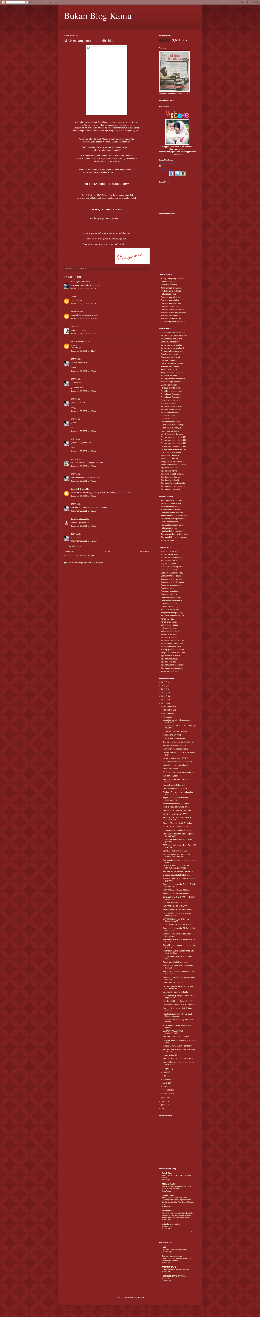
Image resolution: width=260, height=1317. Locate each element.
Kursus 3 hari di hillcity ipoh (174, 785)
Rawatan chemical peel (170, 306)
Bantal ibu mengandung (171, 342)
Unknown (75, 312)
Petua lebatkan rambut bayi (172, 643)
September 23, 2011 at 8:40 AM (83, 371)
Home (107, 551)
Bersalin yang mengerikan (171, 345)
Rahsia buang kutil (168, 294)
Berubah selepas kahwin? (171, 510)
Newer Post (69, 551)
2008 (163, 1105)
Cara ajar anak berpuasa (171, 576)
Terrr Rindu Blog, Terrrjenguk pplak (174, 1249)
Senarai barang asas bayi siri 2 (173, 440)
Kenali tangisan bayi (169, 622)
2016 (163, 686)
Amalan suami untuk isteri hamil (174, 336)
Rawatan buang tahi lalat (171, 303)
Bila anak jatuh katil (169, 570)
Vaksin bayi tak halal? (170, 671)
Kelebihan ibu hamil (169, 376)
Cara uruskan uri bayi (169, 607)
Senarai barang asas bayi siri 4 (173, 446)
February (167, 1090)
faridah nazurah (78, 403)
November (167, 710)
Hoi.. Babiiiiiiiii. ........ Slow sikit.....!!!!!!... (178, 1001)
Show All (193, 1232)
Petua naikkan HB (168, 416)
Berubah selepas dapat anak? (173, 351)
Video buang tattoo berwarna (173, 322)
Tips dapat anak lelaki (170, 480)
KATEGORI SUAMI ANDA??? (175, 906)
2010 (163, 1098)
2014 (163, 693)
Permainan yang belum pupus (175, 749)
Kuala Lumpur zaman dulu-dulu (176, 765)
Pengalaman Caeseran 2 (171, 397)
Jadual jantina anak (169, 370)
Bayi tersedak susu (168, 564)
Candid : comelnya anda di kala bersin (179, 742)
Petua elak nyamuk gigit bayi (172, 640)
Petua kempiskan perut (170, 409)
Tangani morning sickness (171, 462)
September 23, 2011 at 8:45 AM (83, 481)
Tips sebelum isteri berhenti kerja (174, 534)
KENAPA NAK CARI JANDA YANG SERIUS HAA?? (177, 819)
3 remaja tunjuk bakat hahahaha (176, 875)
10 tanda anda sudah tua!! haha (176, 903)
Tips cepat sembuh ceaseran (172, 474)
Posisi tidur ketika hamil (170, 422)
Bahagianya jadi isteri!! (170, 506)
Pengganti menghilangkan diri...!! (176, 893)
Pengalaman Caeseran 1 (171, 394)
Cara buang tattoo (168, 282)
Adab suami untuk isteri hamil (173, 333)
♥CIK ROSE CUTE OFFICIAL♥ (174, 1276)
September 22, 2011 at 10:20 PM (84, 288)
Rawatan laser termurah (171, 315)
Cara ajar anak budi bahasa (172, 582)
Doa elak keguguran (169, 360)
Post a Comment (74, 546)
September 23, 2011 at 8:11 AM (83, 351)
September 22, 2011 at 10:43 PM (84, 318)
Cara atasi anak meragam (171, 585)
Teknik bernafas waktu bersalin (173, 465)
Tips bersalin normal (169, 471)
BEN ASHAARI (168, 1184)
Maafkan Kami (167, 1226)
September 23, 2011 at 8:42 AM (83, 466)
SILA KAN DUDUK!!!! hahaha (175, 851)
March (166, 1086)
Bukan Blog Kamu (98, 15)
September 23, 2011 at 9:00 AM (83, 496)
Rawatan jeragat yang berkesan (174, 312)
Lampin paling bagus (169, 625)
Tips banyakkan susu (169, 659)
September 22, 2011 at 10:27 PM (84, 304)
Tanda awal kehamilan (170, 456)
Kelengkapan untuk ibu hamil (173, 379)
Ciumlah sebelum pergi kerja (172, 513)
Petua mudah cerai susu (171, 646)
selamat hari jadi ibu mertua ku (175, 992)
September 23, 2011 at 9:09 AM (83, 511)
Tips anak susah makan (170, 656)
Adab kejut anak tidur (169, 551)
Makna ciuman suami (169, 522)
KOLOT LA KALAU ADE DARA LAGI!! (178, 1059)
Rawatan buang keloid (170, 300)
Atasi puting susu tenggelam (172, 557)
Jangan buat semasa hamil (172, 373)
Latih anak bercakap (169, 628)
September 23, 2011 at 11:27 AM (84, 541)
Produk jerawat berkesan (171, 291)
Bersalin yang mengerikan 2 (172, 348)
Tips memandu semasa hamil (173, 486)
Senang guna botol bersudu (172, 650)
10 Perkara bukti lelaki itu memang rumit (179, 772)
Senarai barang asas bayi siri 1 (173, 437)
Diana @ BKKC (77, 489)
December (167, 706)
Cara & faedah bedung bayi (172, 573)
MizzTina (74, 459)
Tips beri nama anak (169, 468)
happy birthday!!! (170, 1055)
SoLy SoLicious (77, 519)
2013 (163, 696)
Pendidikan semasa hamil (171, 391)
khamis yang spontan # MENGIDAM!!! (178, 1005)
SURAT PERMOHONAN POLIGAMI (177, 910)
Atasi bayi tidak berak (169, 554)
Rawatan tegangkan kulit (171, 318)
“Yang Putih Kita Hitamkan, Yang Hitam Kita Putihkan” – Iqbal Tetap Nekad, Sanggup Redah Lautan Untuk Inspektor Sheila (177, 1215)
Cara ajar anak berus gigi (171, 579)
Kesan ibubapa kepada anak (172, 382)
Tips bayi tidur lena (168, 662)
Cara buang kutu (168, 588)
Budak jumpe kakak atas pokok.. (176, 962)
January (166, 1093)
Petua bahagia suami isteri (172, 525)
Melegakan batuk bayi (170, 631)
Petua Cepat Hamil (168, 403)
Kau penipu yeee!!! (170, 776)
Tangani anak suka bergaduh (173, 653)
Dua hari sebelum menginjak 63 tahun (175, 1269)
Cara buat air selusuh (169, 354)
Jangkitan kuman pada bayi (172, 613)
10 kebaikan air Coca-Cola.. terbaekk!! (178, 762)
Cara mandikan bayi (169, 594)
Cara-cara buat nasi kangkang (175, 731)
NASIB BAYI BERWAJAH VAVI (175, 827)
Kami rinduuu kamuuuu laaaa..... (176, 890)
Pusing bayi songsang (170, 431)
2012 (163, 700)
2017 (163, 682)
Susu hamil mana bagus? (171, 452)
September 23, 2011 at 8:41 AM (83, 391)
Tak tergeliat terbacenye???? (175, 814)
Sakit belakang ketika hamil (172, 434)
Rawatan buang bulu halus (172, 297)
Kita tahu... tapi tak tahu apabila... (176, 1037)
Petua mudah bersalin (170, 412)
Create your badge (165, 169)
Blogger (141, 1298)
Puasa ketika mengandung (172, 425)
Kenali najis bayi (167, 619)
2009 (163, 1101)
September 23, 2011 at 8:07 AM (83, 334)
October (166, 713)
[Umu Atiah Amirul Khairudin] (160, 167)
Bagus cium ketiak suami (171, 503)
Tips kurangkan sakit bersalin (173, 483)
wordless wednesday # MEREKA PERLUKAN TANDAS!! (176, 855)
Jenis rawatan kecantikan (171, 288)
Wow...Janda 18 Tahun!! (173, 983)
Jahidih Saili (77, 382)
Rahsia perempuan (169, 528)
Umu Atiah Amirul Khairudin (168, 164)
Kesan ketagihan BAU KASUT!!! (176, 758)
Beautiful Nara (168, 1195)
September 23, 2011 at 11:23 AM (84, 526)
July (165, 1072)
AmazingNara (167, 1211)
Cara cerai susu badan (170, 591)
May (165, 1079)
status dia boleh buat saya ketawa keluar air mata (177, 914)
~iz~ (72, 327)
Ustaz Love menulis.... (171, 1224)
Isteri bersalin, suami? (170, 367)
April (165, 1083)
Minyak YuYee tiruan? (170, 634)
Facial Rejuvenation (169, 285)
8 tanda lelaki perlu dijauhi (174, 738)
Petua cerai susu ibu (169, 637)
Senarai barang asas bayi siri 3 (173, 443)
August (166, 1069)
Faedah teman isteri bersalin (172, 363)
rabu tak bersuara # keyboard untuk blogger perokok (177, 1015)
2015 (163, 689)
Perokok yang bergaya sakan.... (176, 807)
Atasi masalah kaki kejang (171, 339)
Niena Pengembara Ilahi (82, 443)
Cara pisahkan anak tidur (171, 597)
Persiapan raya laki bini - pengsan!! (177, 1046)
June (165, 1076)
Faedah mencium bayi (170, 610)
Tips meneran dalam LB (170, 489)
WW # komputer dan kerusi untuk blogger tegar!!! (176, 920)
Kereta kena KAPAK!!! (172, 735)
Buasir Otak (167, 1173)
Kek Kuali (165, 1278)
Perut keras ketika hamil (170, 400)
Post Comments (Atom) (84, 556)
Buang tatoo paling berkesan (172, 279)
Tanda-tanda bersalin (169, 459)
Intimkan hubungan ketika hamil (174, 516)
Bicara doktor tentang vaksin (172, 567)
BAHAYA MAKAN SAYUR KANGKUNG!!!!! (173, 1032)
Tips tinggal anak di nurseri (172, 668)
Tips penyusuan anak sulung (172, 665)
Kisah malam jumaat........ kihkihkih (177, 803)
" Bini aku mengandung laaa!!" (175, 788)
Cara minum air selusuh (170, 357)
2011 (163, 703)
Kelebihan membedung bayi (172, 616)
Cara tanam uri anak (169, 604)
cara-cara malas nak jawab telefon (177, 830)
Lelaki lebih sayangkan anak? (173, 519)
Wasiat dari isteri (167, 540)
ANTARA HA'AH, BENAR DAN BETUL (178, 871)
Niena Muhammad (78, 342)
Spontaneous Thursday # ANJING (177, 810)
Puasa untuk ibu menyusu (171, 428)
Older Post (144, 551)
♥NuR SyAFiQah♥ (78, 282)
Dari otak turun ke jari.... (172, 1256)
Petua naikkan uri (168, 419)
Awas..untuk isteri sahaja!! (171, 500)
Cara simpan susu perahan (172, 600)
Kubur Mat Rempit (170, 769)
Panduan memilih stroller (171, 388)
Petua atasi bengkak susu (171, 406)
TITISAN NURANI (169, 1267)
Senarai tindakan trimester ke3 (173, 449)
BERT (73, 359)
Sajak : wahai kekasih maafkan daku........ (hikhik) (175, 799)
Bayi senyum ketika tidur (171, 560)
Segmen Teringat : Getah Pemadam (177, 823)
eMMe (164, 1247)
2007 (163, 1108)
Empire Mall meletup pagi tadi (175, 745)
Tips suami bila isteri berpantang (174, 537)
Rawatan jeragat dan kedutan (173, 309)
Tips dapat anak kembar (171, 477)
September (168, 717)
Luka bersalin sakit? (169, 385)
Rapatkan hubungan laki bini (172, 531)
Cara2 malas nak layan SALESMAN (177, 924)
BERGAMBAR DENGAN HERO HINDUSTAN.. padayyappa (176, 867)
